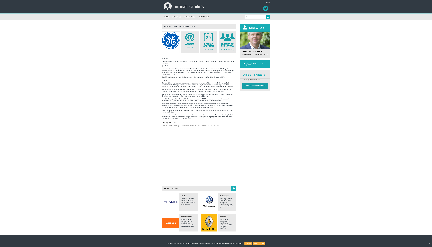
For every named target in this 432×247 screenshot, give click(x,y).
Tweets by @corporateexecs (251, 79)
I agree (248, 243)
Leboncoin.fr (186, 217)
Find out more (259, 243)
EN (267, 3)
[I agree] (429, 244)
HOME (166, 17)
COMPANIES (204, 17)
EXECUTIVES (189, 17)
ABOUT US (176, 17)
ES (269, 3)
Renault (223, 217)
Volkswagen (224, 196)
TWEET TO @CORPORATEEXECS (255, 86)
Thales (184, 196)
